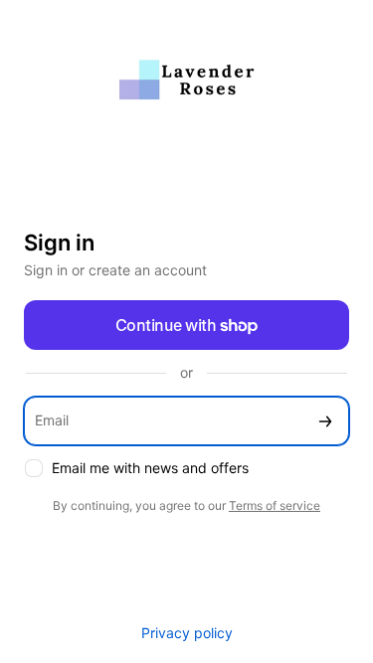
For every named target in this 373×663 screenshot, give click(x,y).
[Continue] (325, 421)
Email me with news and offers (150, 467)
